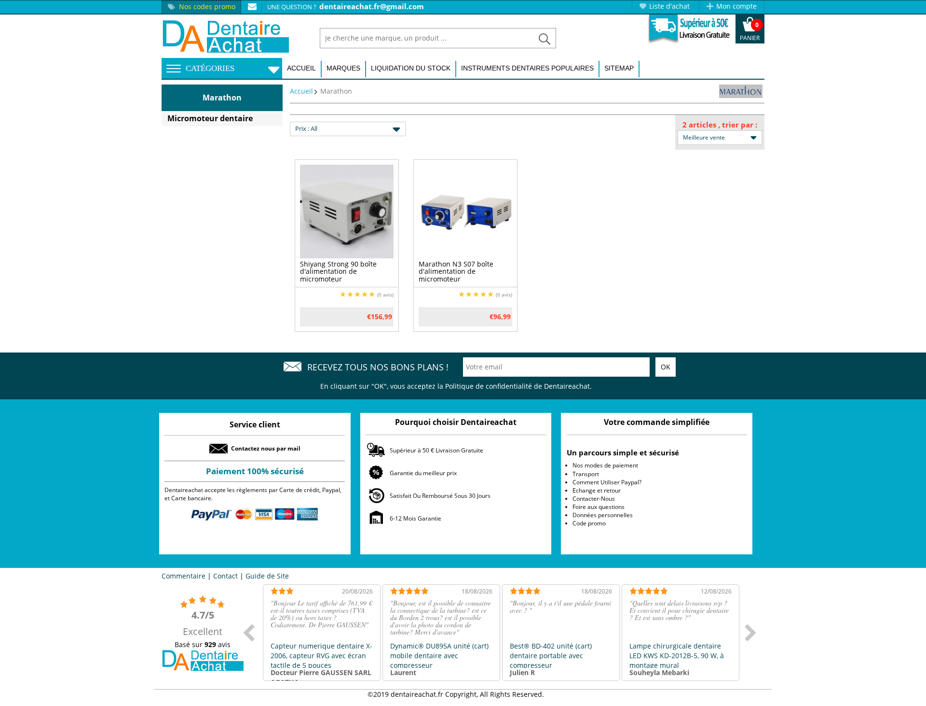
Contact (225, 575)
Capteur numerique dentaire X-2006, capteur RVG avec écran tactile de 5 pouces (321, 655)
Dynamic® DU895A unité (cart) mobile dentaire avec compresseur (439, 655)
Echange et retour (596, 490)
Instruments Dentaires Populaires (527, 68)
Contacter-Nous (593, 498)
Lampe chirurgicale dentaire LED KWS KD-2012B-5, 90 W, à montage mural (676, 655)
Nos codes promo (207, 6)
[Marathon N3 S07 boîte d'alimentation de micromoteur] (465, 210)
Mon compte (736, 6)
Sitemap (619, 68)
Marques (343, 68)
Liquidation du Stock (410, 68)
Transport (585, 474)
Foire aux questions (598, 507)
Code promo (589, 523)
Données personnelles (602, 515)
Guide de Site (267, 575)
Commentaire (183, 575)
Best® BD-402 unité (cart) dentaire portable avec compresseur (551, 655)
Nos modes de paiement (605, 465)
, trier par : (737, 124)
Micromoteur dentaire (210, 118)
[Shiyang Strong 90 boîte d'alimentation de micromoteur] (347, 210)
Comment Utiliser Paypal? (606, 482)
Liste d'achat (669, 6)
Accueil (301, 68)
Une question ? (291, 6)
